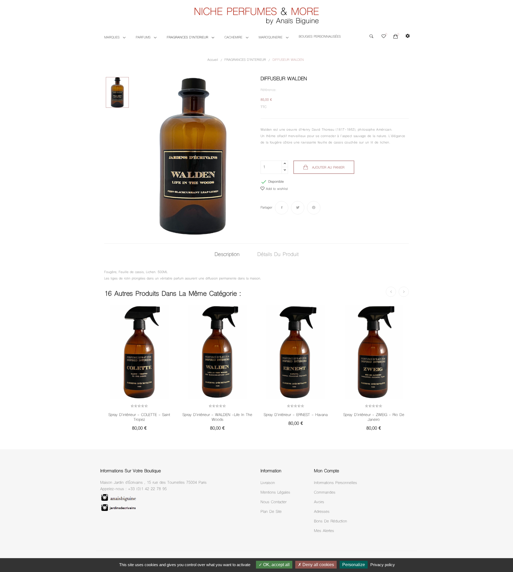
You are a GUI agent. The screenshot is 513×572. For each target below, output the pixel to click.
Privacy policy (382, 564)
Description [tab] (227, 254)
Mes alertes (324, 531)
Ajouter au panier (328, 168)
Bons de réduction (330, 521)
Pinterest (313, 207)
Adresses (321, 511)
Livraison (268, 483)
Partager (281, 207)
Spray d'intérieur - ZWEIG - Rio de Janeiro (373, 417)
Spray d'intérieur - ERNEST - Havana (296, 415)
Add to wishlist (277, 189)
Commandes (324, 492)
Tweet (297, 207)
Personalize (353, 564)
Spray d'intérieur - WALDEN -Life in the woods (217, 417)
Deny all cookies (317, 564)
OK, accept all (276, 564)
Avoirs (319, 502)
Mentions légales (275, 492)
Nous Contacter (273, 502)
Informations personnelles (335, 483)
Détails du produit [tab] (277, 254)
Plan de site (271, 511)
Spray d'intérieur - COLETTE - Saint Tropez (139, 417)
